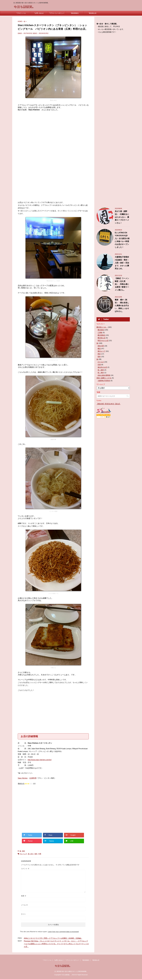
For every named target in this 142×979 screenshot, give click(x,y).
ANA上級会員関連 (104, 375)
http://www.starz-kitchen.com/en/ (39, 760)
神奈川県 (101, 346)
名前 (23, 896)
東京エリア (101, 351)
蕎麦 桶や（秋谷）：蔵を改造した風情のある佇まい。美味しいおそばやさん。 (122, 305)
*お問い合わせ (39, 13)
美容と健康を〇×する (104, 378)
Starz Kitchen (23, 778)
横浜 (99, 348)
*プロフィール (21, 13)
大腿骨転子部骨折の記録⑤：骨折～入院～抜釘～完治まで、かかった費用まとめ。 (122, 262)
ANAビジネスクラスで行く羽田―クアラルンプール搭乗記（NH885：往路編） (53, 938)
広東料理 (33, 778)
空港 (99, 364)
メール (24, 905)
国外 (23, 851)
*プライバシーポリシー (56, 13)
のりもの (101, 362)
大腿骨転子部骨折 (104, 380)
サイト (23, 914)
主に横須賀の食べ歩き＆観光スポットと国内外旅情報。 (71, 971)
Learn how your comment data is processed (63, 931)
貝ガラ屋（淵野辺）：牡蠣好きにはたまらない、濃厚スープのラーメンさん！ (122, 217)
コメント (25, 868)
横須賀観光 (101, 335)
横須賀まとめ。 (102, 327)
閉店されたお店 (103, 340)
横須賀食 (101, 330)
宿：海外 (101, 372)
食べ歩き (31, 854)
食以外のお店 (102, 367)
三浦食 (100, 332)
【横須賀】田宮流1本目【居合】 (109, 404)
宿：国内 (101, 370)
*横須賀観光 (75, 13)
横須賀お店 (101, 338)
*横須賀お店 (92, 13)
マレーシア (23, 854)
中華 (39, 854)
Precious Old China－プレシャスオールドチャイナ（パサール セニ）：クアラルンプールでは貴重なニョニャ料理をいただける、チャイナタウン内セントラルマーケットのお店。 (56, 943)
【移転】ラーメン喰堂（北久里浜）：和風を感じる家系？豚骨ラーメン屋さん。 (122, 284)
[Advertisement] (53, 130)
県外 (99, 354)
